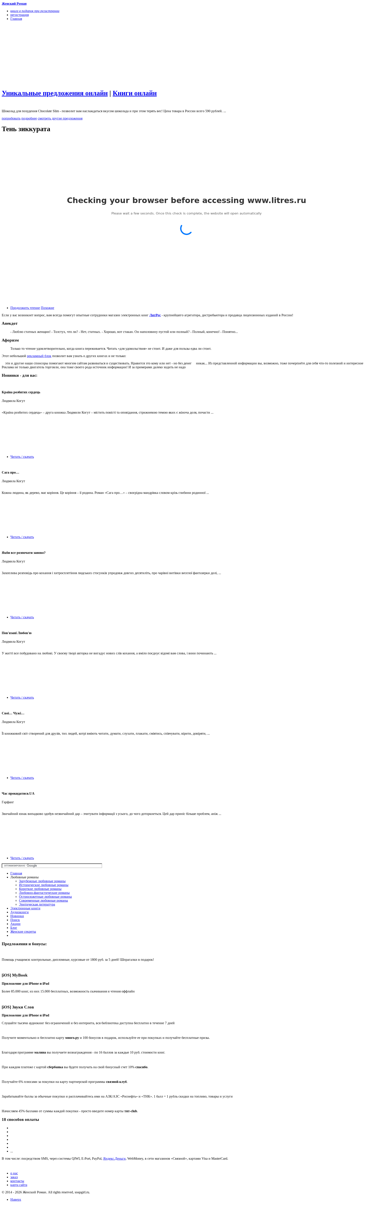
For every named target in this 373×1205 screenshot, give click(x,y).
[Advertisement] (131, 54)
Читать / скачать (22, 456)
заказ (14, 1177)
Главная (16, 873)
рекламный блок (39, 356)
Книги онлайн (135, 93)
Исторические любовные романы (43, 885)
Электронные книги (25, 908)
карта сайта (18, 1185)
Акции (15, 924)
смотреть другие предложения (60, 118)
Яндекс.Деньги (114, 1158)
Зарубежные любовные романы (42, 881)
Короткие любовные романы (40, 889)
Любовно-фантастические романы (44, 893)
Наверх (15, 1199)
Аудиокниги (19, 912)
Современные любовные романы (43, 900)
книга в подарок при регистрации (34, 11)
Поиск (15, 920)
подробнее (29, 118)
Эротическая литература (37, 904)
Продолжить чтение (25, 308)
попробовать (11, 118)
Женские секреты (23, 931)
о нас (14, 1173)
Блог (13, 927)
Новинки (17, 916)
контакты (17, 1181)
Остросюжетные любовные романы (45, 896)
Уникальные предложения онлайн (55, 93)
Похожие (47, 308)
